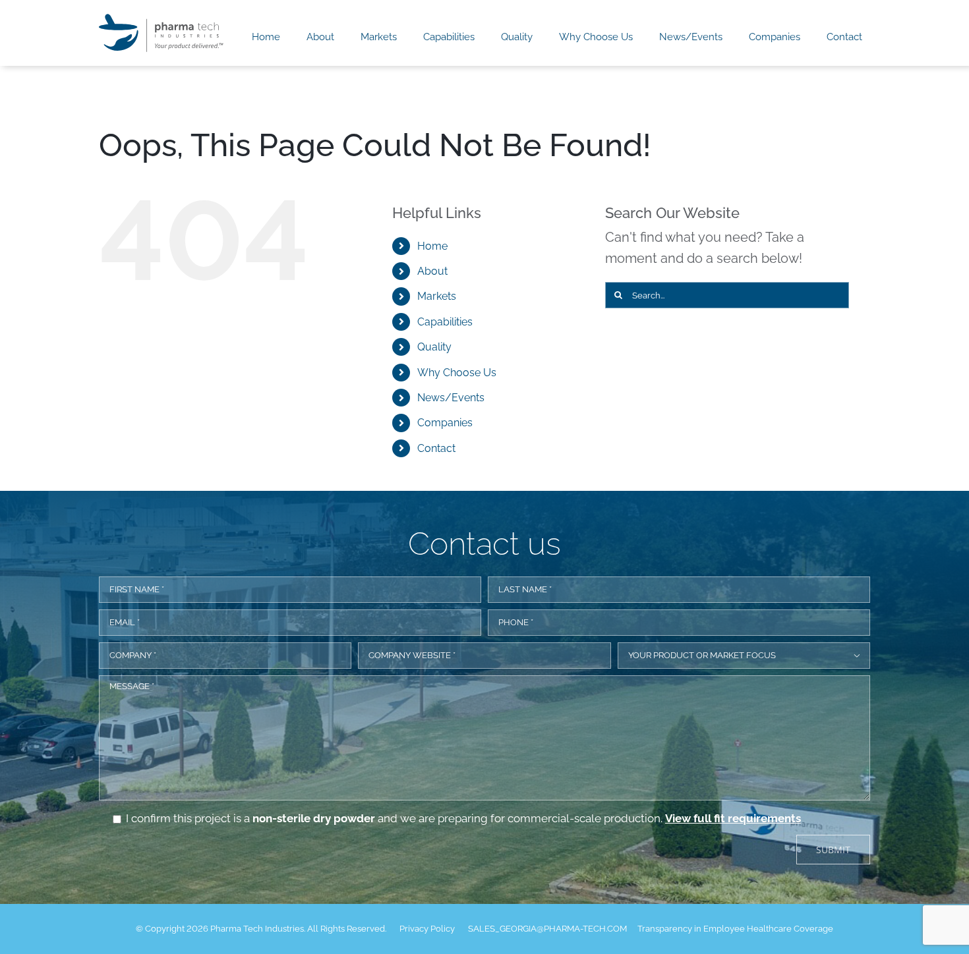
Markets (436, 296)
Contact (436, 448)
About (432, 271)
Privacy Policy (427, 929)
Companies (445, 422)
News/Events (450, 397)
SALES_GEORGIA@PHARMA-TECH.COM (547, 929)
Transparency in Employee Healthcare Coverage (735, 929)
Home (432, 246)
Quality (434, 347)
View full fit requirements (733, 818)
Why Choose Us (456, 372)
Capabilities (445, 322)
